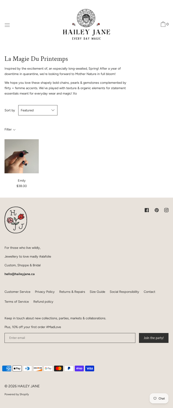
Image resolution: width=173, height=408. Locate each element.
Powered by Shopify (17, 394)
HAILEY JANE (29, 386)
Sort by (10, 110)
